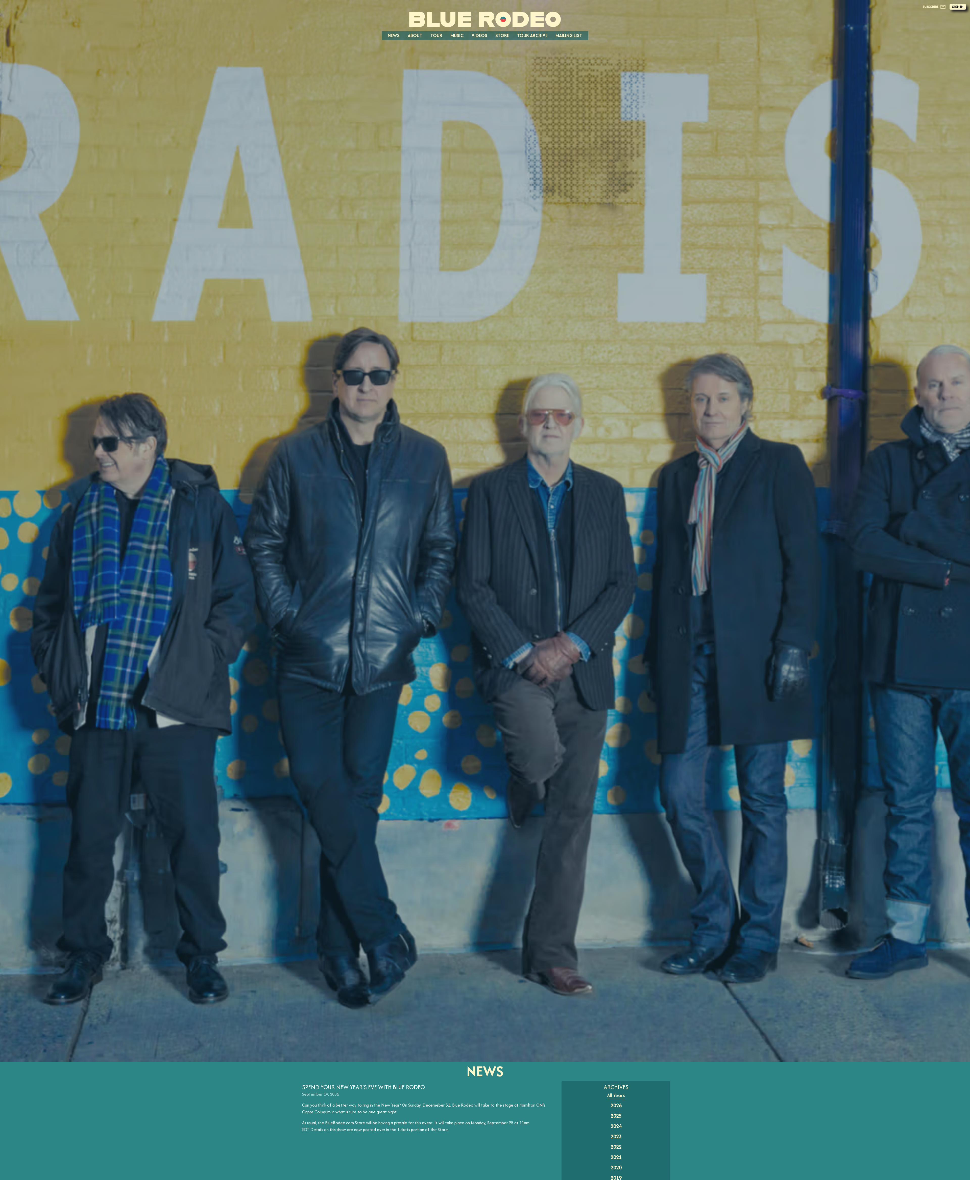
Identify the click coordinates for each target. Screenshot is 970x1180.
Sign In (957, 6)
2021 (616, 1157)
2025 (616, 1115)
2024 (616, 1126)
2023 (616, 1136)
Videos (479, 35)
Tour (436, 35)
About (415, 35)
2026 (616, 1105)
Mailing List (568, 35)
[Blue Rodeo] (485, 19)
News (394, 35)
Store (502, 35)
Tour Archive (532, 35)
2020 (616, 1167)
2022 (616, 1146)
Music (457, 35)
